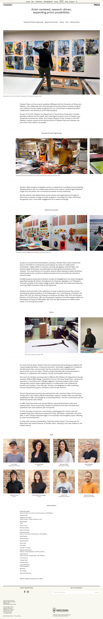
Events (56, 1)
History (62, 22)
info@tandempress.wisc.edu (9, 604)
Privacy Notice (17, 616)
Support (71, 1)
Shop (66, 1)
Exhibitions (39, 1)
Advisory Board (74, 22)
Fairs (32, 1)
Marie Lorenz (6, 96)
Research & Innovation (51, 22)
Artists (28, 1)
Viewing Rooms (48, 1)
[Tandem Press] (7, 5)
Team (67, 22)
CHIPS (41, 579)
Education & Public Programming (33, 22)
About (61, 1)
